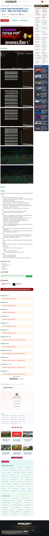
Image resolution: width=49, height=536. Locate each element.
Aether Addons (12, 509)
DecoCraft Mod (38, 39)
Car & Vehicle (29, 472)
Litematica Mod (45, 34)
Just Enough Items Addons (27, 511)
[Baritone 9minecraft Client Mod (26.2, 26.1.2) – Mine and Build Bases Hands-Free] (38, 76)
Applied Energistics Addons (6, 502)
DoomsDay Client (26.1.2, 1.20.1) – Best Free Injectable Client (44, 128)
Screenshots (15, 20)
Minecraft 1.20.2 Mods (21, 419)
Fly (7, 479)
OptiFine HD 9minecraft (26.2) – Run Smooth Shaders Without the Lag (44, 70)
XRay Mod (37, 26)
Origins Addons (19, 500)
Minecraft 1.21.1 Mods (22, 421)
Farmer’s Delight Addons (27, 500)
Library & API (4, 467)
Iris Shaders (38, 20)
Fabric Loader (45, 8)
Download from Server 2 (21, 339)
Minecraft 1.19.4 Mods (22, 417)
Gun (18, 479)
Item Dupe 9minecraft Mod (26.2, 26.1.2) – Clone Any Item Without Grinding (44, 88)
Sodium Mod (38, 22)
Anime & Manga (27, 467)
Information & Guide (28, 479)
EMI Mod (44, 17)
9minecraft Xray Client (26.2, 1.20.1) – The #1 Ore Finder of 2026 (44, 82)
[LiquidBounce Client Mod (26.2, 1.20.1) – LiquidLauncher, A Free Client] (38, 111)
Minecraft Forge (38, 8)
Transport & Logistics (22, 490)
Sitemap (32, 530)
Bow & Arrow (4, 472)
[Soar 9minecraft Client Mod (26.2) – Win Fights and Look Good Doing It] (38, 101)
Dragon (22, 476)
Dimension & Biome (5, 476)
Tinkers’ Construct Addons (16, 507)
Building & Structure (16, 472)
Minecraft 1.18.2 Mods (5, 415)
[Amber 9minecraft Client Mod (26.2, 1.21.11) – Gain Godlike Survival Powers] (38, 95)
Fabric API (37, 10)
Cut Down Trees (11, 474)
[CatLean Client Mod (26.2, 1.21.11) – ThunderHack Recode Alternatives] (38, 123)
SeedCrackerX (38, 55)
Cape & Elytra (23, 472)
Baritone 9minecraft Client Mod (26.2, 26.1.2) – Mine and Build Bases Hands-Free (44, 76)
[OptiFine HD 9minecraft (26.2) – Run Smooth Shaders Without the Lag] (38, 70)
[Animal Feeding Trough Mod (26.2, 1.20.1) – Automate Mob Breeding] (17, 447)
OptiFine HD (45, 10)
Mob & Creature (19, 481)
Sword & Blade (29, 488)
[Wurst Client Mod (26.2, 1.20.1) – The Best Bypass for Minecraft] (38, 117)
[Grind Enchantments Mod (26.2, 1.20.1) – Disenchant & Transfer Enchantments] (6, 434)
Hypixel (22, 479)
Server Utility (4, 488)
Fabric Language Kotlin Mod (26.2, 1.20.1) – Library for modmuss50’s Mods (6, 453)
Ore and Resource (16, 483)
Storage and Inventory (15, 488)
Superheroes (23, 488)
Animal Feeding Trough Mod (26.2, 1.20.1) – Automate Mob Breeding (17, 453)
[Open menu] (3, 2)
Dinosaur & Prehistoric (14, 476)
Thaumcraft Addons (5, 507)
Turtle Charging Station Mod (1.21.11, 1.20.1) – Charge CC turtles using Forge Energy (28, 453)
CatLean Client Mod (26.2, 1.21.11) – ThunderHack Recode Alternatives (44, 123)
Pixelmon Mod (38, 14)
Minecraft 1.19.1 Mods (21, 415)
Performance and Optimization (26, 483)
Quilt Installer (45, 11)
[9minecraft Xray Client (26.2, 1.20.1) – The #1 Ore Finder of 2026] (38, 82)
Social (9, 488)
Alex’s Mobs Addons (20, 509)
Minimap (13, 481)
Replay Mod (38, 44)
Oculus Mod (44, 22)
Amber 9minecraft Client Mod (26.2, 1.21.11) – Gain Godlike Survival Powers (44, 95)
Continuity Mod (38, 58)
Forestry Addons (4, 509)
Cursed (18, 474)
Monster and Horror (28, 481)
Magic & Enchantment (5, 481)
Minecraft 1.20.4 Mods (5, 421)
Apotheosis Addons (28, 509)
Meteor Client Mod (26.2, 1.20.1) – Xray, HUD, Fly (44, 106)
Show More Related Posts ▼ (16, 457)
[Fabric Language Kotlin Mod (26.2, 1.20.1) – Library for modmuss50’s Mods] (6, 447)
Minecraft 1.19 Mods (13, 415)
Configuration (23, 20)
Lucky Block (44, 20)
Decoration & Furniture (26, 474)
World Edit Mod (45, 37)
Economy (3, 479)
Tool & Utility (29, 490)
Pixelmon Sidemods (27, 502)
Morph (3, 483)
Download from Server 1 (12, 298)
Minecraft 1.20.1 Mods (13, 419)
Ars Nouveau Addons (5, 511)
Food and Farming (13, 479)
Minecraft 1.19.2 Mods (5, 417)
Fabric (7, 16)
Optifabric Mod (38, 31)
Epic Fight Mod (45, 28)
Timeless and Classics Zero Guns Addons (8, 500)
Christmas (3, 474)
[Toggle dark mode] (45, 2)
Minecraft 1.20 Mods (5, 419)
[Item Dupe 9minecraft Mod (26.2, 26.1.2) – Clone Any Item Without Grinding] (38, 88)
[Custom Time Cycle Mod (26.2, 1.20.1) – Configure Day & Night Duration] (28, 434)
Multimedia (8, 483)
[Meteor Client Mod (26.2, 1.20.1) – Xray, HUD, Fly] (38, 106)
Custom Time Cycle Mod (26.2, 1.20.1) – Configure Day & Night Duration (28, 440)
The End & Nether (14, 490)
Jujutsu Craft (45, 26)
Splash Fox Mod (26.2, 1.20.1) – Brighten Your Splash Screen (17, 440)
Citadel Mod (38, 49)
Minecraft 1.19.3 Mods (14, 417)
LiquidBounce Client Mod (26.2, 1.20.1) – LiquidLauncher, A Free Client (44, 112)
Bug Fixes (9, 472)
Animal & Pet (20, 467)
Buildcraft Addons (27, 507)
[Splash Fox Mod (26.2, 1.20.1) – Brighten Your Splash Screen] (17, 434)
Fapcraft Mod (45, 55)
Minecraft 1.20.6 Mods (14, 421)
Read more (14, 533)
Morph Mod (44, 44)
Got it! (25, 531)
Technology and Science (6, 490)
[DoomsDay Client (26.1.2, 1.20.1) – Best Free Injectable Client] (38, 128)
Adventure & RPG (12, 467)
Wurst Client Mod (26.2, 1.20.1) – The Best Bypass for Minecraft (44, 117)
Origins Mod (38, 37)
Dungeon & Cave (28, 476)
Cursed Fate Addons (17, 502)
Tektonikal (22, 14)
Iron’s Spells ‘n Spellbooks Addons (16, 511)
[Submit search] (42, 1)
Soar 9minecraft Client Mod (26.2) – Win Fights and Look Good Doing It (44, 101)
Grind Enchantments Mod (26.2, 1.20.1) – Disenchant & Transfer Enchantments (6, 440)
